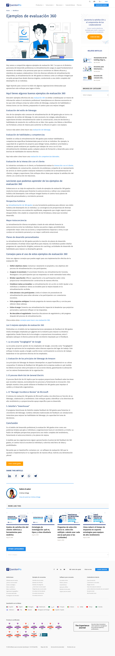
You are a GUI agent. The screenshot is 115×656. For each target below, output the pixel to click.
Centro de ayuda (76, 569)
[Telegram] (35, 476)
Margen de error (90, 584)
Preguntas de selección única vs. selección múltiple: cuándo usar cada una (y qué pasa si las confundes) (69, 532)
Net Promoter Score (91, 593)
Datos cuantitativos (11, 589)
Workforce (16, 10)
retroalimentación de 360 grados (20, 205)
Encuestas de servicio (37, 595)
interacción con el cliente (63, 166)
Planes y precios (63, 582)
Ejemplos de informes (37, 582)
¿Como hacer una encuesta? (39, 587)
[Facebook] (16, 476)
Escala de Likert (90, 591)
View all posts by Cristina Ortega (29, 497)
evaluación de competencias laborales (44, 157)
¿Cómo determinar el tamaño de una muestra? (98, 589)
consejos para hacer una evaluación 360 (35, 320)
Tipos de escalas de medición (94, 587)
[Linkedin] (9, 476)
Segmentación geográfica (12, 591)
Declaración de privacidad (57, 647)
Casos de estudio (91, 580)
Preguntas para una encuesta (39, 589)
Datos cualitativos (10, 587)
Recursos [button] (59, 5)
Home (8, 10)
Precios (79, 5)
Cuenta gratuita (102, 569)
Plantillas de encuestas (37, 580)
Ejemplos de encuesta (65, 589)
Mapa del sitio (44, 647)
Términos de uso (71, 647)
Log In (106, 1)
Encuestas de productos (38, 593)
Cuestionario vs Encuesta (93, 582)
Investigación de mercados (12, 595)
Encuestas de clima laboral (38, 591)
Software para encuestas (12, 580)
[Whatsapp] (29, 476)
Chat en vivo (88, 569)
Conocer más (95, 37)
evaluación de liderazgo (41, 130)
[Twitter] (22, 476)
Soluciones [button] (49, 5)
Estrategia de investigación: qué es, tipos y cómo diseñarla (41, 529)
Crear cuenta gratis (14, 463)
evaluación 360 (39, 98)
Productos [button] (39, 5)
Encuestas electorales (11, 593)
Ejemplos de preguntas (37, 584)
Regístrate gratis (101, 5)
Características (70, 5)
